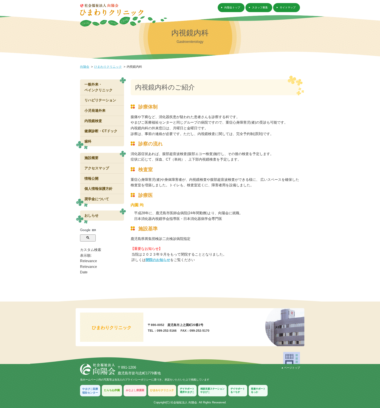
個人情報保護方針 (98, 188)
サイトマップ (288, 7)
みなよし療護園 (135, 390)
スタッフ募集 (260, 7)
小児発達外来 (95, 110)
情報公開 (91, 178)
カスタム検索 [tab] (90, 250)
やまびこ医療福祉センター (90, 390)
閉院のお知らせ (158, 260)
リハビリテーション (100, 100)
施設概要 (91, 158)
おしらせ (91, 215)
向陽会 (84, 66)
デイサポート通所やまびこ (187, 390)
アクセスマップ (96, 168)
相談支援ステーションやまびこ (212, 390)
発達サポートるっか (258, 390)
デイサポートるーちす (237, 390)
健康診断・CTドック (100, 131)
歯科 (87, 141)
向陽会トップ (232, 7)
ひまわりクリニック (108, 66)
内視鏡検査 (93, 121)
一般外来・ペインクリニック (98, 87)
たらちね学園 (112, 390)
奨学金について (96, 199)
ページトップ (292, 367)
